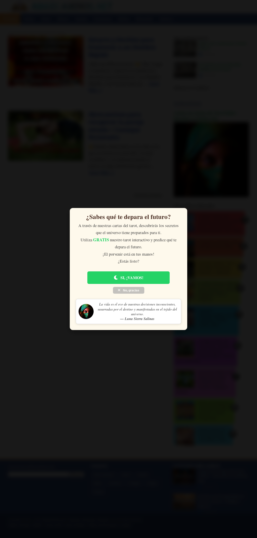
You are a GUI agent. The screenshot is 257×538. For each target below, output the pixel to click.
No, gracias (130, 290)
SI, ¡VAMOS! (131, 277)
